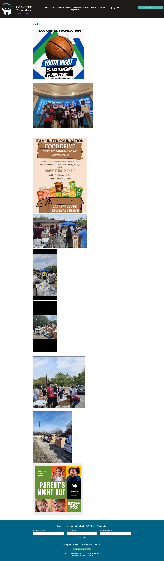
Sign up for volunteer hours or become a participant (86, 544)
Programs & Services (63, 7)
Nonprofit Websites (87, 555)
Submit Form (82, 537)
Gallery (102, 7)
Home (47, 7)
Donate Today (150, 7)
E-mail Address (107, 530)
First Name (39, 530)
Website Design (75, 555)
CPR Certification (78, 7)
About (53, 7)
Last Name (72, 530)
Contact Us (95, 7)
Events (87, 7)
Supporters (75, 10)
